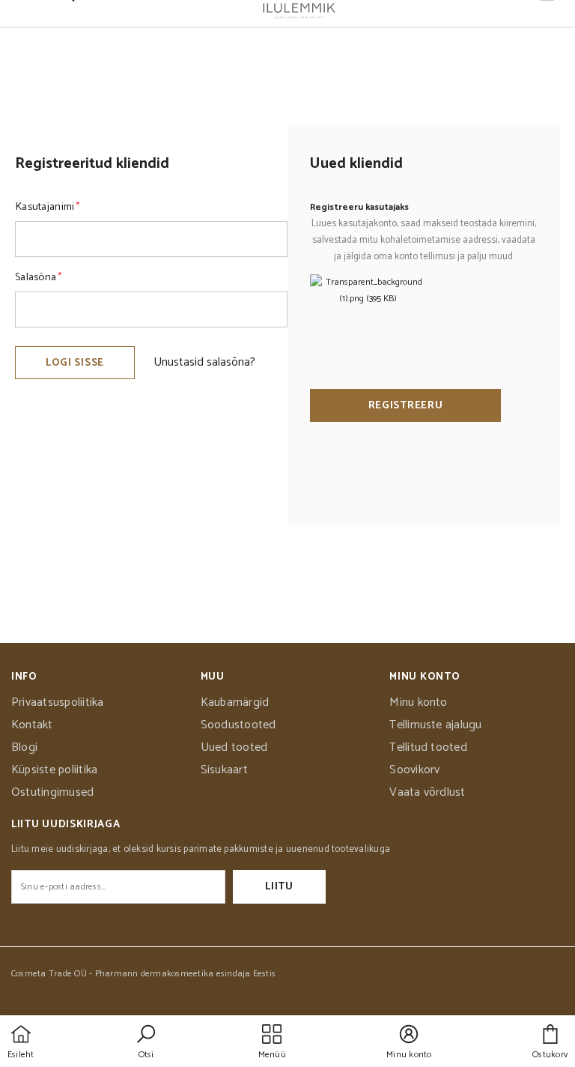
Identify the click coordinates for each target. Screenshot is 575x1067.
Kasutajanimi (47, 206)
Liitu (279, 886)
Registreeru (405, 405)
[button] (146, 1043)
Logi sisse (75, 363)
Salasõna (38, 277)
